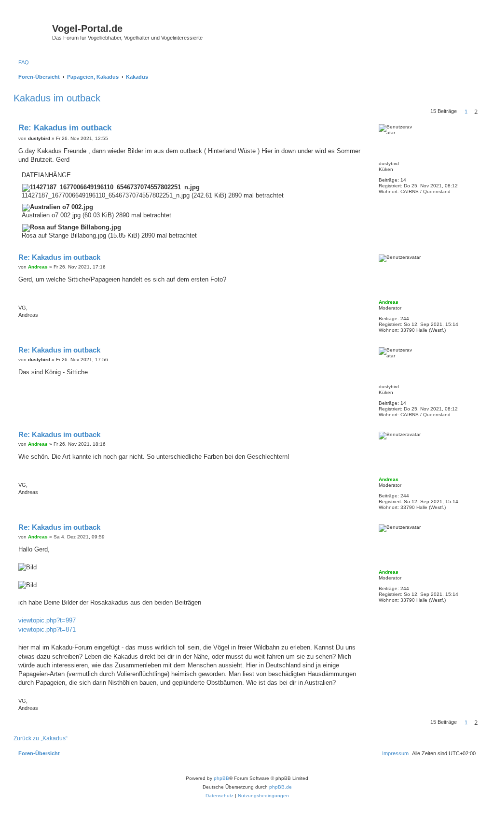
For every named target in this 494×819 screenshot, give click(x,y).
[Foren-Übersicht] (34, 31)
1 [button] (466, 111)
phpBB (221, 778)
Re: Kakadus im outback (64, 127)
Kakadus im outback (57, 98)
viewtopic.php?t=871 (47, 629)
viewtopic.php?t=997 (47, 620)
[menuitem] (23, 62)
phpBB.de (280, 787)
